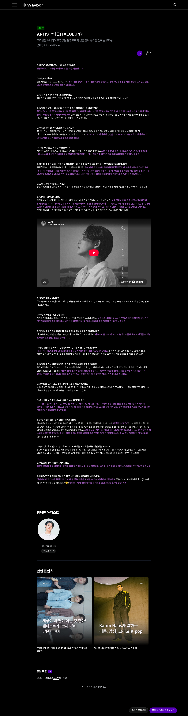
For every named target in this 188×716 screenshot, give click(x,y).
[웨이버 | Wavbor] (32, 4)
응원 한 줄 (42, 671)
